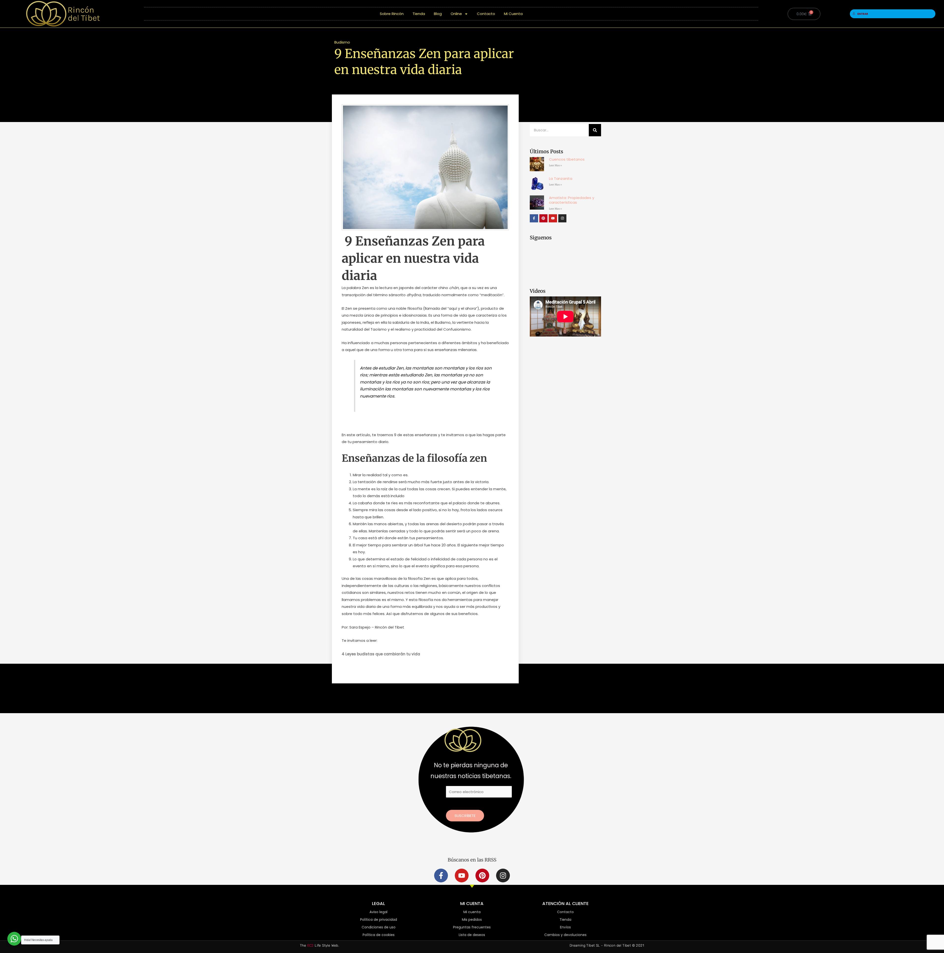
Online (456, 13)
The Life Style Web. (319, 945)
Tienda (419, 13)
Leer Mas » (555, 165)
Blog (438, 13)
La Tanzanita (560, 178)
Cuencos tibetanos (567, 159)
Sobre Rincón (392, 13)
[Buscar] (595, 130)
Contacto (486, 13)
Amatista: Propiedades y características (571, 200)
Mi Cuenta (513, 13)
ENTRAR (862, 14)
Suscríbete (465, 815)
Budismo (342, 42)
